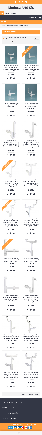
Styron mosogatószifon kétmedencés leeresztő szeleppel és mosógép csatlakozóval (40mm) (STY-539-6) (31, 375)
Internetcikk (32, 424)
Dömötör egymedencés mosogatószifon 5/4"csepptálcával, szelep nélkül (31, 105)
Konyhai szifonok (24, 25)
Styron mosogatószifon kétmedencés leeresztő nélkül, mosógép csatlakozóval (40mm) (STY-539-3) (11, 375)
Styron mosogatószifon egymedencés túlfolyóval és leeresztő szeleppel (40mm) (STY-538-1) (31, 337)
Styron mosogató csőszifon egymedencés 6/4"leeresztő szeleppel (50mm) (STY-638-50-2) (11, 143)
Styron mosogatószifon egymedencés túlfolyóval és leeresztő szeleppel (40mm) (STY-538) (11, 337)
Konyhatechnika (12, 25)
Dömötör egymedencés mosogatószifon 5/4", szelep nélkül (11, 104)
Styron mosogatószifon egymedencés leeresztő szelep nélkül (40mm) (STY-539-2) (31, 260)
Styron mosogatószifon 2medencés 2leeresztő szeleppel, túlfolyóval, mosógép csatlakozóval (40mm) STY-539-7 (31, 222)
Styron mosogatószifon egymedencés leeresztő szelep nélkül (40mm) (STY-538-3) (11, 260)
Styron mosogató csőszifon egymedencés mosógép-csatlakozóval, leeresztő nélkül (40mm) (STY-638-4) (31, 144)
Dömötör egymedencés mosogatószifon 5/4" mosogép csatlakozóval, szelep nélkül (31, 68)
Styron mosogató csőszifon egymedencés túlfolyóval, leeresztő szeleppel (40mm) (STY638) (11, 183)
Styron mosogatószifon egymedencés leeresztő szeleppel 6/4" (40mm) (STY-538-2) (11, 298)
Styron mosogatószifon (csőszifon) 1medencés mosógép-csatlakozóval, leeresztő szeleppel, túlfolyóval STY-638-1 (11, 222)
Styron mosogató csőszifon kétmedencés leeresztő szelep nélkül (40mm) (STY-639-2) (31, 182)
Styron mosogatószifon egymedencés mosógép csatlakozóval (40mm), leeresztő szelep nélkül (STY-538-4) (31, 299)
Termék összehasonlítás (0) (17, 37)
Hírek (26, 424)
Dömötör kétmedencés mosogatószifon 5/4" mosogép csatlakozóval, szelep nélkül (11, 68)
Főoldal (3, 25)
